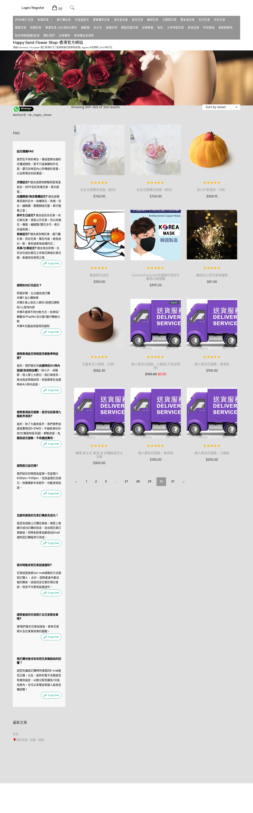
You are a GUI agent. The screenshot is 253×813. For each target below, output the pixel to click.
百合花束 (219, 19)
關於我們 (49, 35)
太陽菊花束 (169, 19)
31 (172, 481)
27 (126, 481)
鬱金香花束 (187, 19)
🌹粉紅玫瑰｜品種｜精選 (28, 740)
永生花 (97, 27)
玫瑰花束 (43, 19)
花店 (15, 734)
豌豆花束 (137, 19)
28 (138, 481)
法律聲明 (64, 35)
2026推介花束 (24, 19)
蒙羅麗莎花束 (101, 19)
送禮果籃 (147, 27)
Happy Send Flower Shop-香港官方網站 (48, 42)
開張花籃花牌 (129, 27)
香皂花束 (193, 27)
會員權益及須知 (84, 35)
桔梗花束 (35, 27)
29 (149, 481)
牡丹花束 (204, 19)
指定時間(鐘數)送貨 (27, 35)
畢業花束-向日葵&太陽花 (61, 27)
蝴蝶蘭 (85, 27)
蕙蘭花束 (20, 27)
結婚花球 (111, 27)
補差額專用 (225, 27)
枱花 (160, 27)
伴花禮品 (208, 27)
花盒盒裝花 (82, 19)
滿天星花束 (121, 19)
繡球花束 (152, 19)
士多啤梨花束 (175, 27)
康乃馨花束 (64, 19)
